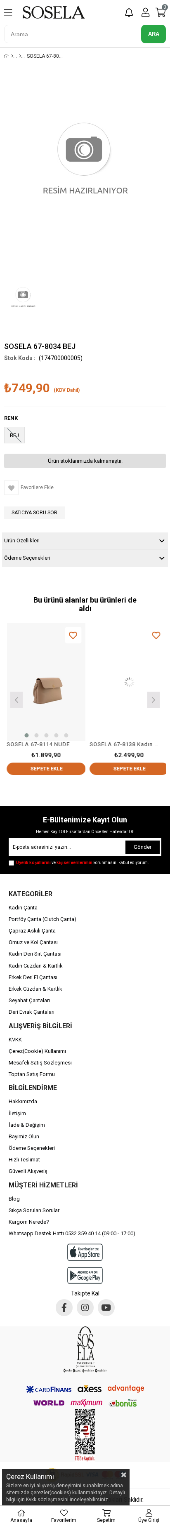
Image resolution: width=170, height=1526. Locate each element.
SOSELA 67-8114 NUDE (35, 744)
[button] (24, 735)
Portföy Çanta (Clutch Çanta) (42, 919)
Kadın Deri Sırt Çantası (35, 954)
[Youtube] (106, 1307)
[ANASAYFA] (12, 56)
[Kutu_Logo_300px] (85, 1349)
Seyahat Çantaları (29, 1000)
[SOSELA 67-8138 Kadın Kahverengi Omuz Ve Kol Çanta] (126, 682)
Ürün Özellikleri (22, 540)
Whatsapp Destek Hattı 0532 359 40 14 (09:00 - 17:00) (72, 1233)
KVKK (15, 1039)
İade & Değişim (27, 1125)
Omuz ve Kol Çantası (33, 942)
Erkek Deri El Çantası (33, 977)
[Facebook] (64, 1307)
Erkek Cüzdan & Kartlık (35, 989)
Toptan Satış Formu (32, 1074)
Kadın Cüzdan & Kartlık (36, 966)
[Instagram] (85, 1307)
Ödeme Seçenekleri (27, 558)
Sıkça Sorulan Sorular (34, 1210)
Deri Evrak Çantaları (31, 1012)
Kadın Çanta (23, 907)
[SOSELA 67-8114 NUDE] (43, 682)
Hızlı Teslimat (24, 1159)
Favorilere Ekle (70, 635)
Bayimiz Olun (24, 1136)
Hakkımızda (23, 1101)
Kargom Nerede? (29, 1222)
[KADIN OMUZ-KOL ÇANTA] (20, 56)
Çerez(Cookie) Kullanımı (37, 1051)
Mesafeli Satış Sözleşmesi (40, 1063)
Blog (14, 1199)
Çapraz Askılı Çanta (32, 931)
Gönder (142, 847)
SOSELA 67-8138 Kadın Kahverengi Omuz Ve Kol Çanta (121, 744)
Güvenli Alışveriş (28, 1171)
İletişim (17, 1113)
